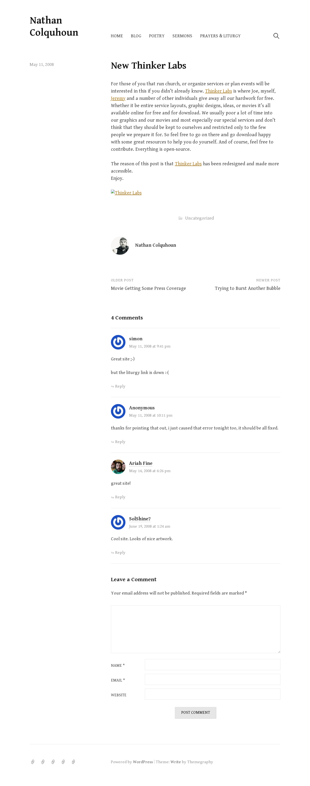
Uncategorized (199, 218)
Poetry (157, 36)
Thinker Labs (218, 91)
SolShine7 (140, 519)
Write (175, 762)
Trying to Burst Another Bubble (247, 288)
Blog (136, 36)
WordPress (143, 762)
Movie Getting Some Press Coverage (148, 288)
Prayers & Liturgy (220, 36)
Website (118, 695)
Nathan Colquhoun (54, 27)
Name (118, 666)
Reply (120, 386)
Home (117, 36)
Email (118, 681)
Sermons (182, 36)
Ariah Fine (140, 463)
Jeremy (118, 98)
